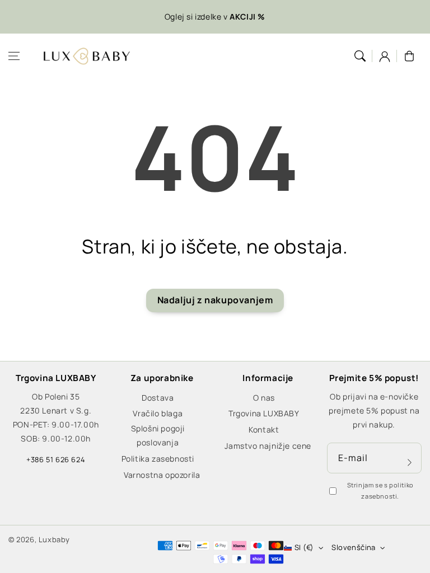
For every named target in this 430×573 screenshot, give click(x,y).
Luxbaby (54, 539)
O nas (264, 397)
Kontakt (264, 429)
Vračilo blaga (158, 413)
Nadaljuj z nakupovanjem (215, 300)
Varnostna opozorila (162, 474)
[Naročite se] (409, 462)
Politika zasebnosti (157, 458)
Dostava (158, 397)
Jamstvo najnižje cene (268, 445)
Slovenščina (353, 547)
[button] (14, 56)
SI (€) (304, 547)
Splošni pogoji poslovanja (158, 435)
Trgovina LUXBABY (264, 413)
